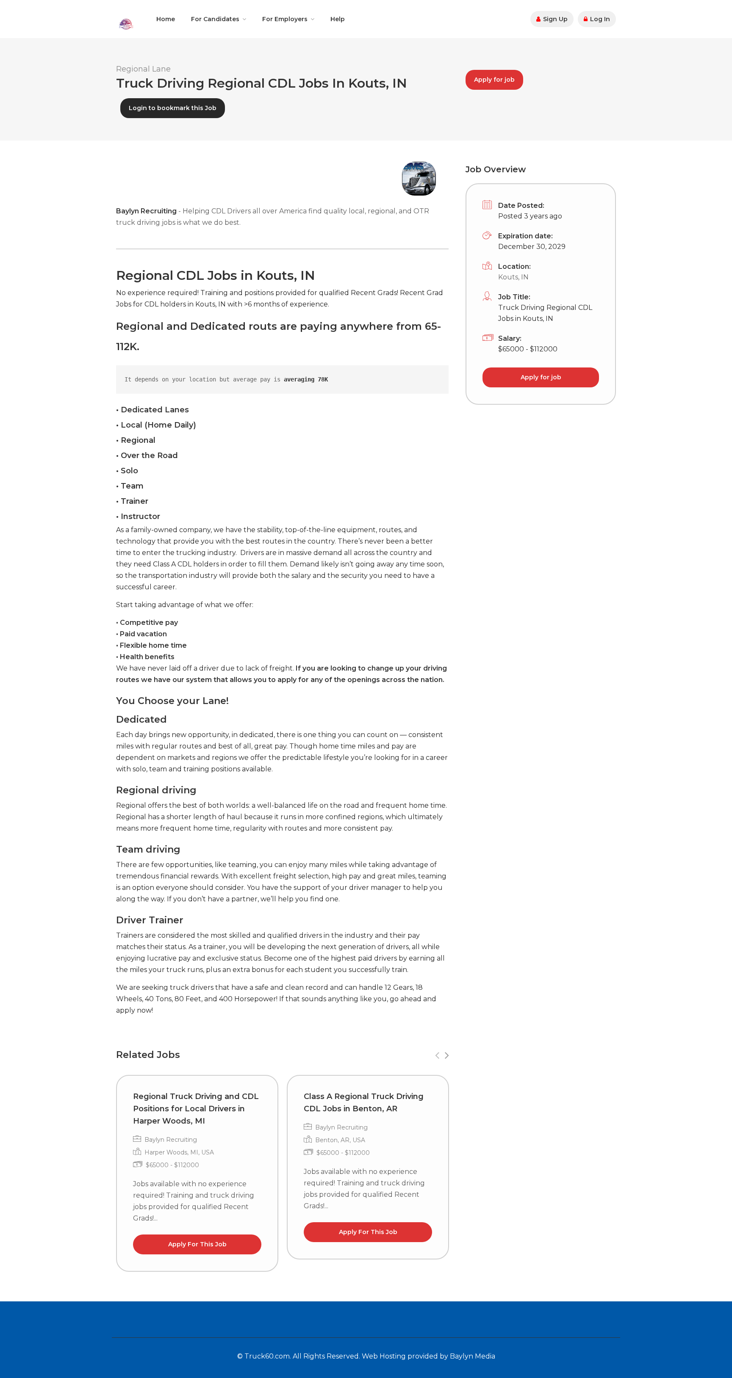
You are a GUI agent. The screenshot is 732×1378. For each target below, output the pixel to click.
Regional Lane (143, 69)
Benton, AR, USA (340, 1140)
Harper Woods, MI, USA (179, 1152)
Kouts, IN (513, 277)
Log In (599, 19)
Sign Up (554, 19)
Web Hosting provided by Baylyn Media (428, 1356)
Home (165, 19)
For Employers (285, 19)
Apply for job (494, 79)
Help (337, 19)
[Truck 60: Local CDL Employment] (126, 23)
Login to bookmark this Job (172, 108)
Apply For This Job (197, 1244)
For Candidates (215, 19)
